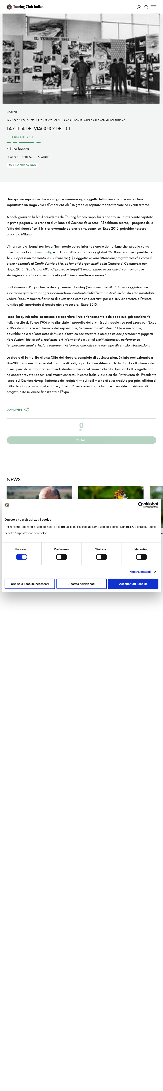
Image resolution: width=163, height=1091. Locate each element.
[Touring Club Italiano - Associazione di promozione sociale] (26, 7)
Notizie (12, 112)
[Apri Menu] (153, 7)
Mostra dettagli (140, 571)
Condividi (14, 409)
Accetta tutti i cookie (133, 583)
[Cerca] (146, 7)
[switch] (61, 557)
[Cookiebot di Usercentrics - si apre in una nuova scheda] (141, 505)
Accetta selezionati (81, 583)
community (43, 252)
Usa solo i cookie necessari (30, 583)
